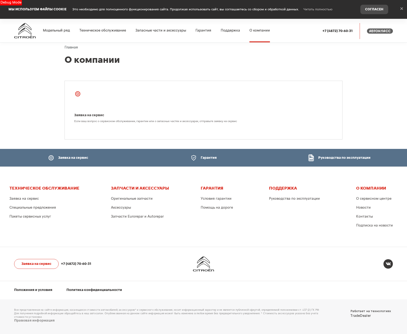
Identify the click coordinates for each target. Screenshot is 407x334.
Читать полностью (318, 9)
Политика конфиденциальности (94, 290)
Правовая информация (34, 320)
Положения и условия (33, 290)
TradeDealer (360, 316)
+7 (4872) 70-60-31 (337, 31)
